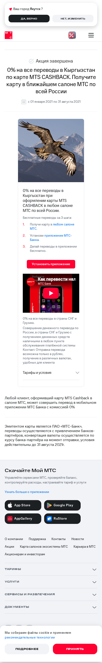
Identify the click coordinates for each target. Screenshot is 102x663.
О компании (14, 539)
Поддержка (37, 539)
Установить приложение (51, 264)
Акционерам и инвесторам (25, 554)
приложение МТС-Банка (51, 237)
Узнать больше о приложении (27, 492)
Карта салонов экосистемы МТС (44, 546)
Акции (9, 546)
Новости (77, 539)
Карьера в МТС (85, 546)
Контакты (58, 539)
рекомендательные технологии (30, 637)
